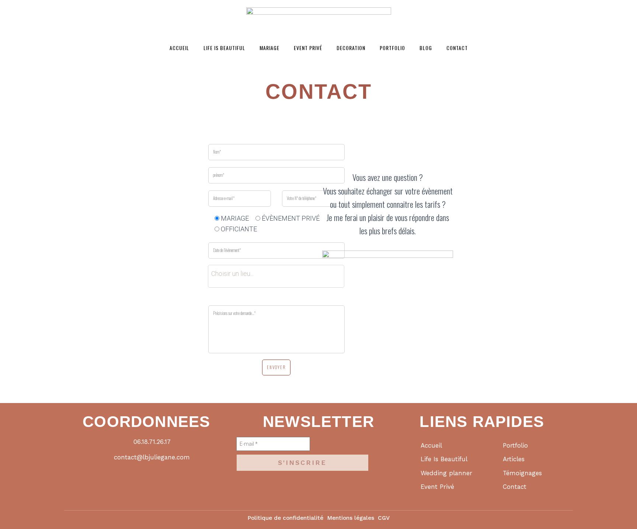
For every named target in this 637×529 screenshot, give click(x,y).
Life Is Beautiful (224, 48)
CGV (384, 518)
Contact (457, 48)
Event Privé (308, 48)
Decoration (351, 48)
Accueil (179, 48)
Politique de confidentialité (285, 518)
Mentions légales (350, 518)
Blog (426, 48)
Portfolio (392, 48)
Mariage (269, 48)
